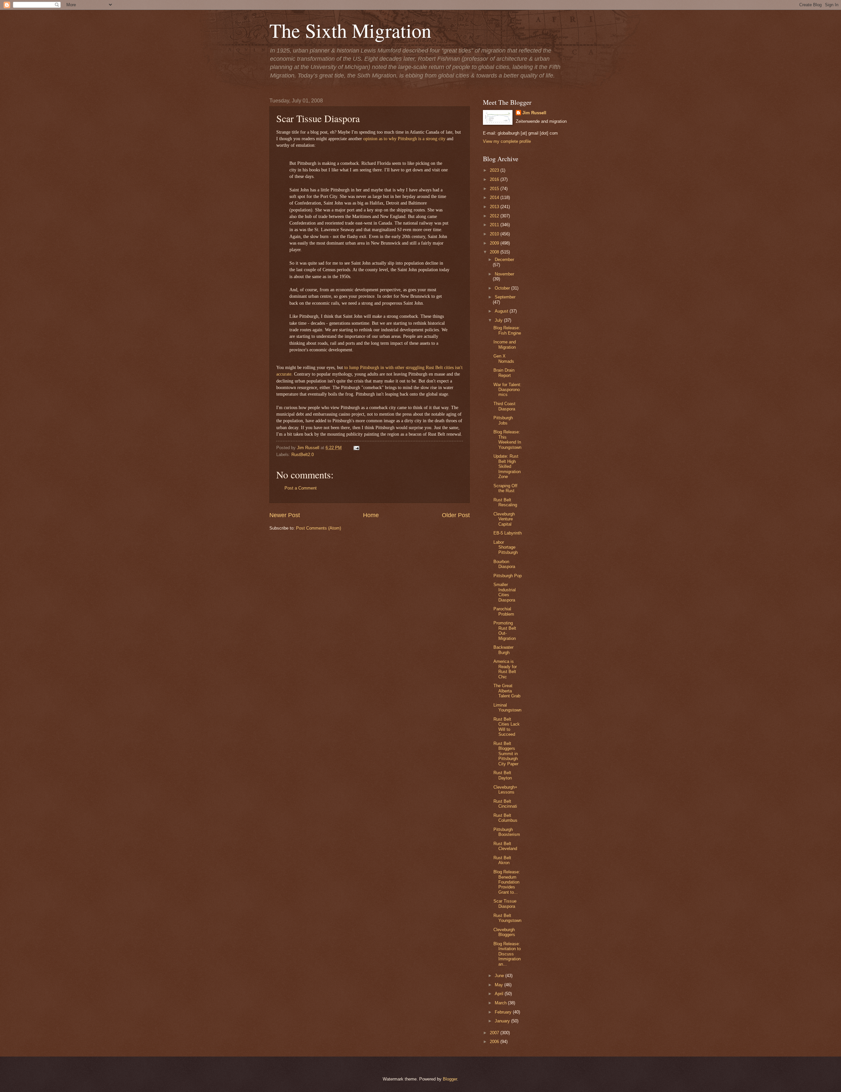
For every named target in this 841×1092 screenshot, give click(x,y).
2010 (495, 233)
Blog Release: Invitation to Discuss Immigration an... (507, 954)
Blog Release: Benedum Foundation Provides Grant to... (506, 882)
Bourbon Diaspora (504, 564)
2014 (495, 197)
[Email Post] (355, 447)
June (500, 975)
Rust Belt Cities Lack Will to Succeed (506, 727)
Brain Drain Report (503, 373)
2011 (495, 224)
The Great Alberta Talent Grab (506, 690)
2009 (495, 243)
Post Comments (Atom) (318, 528)
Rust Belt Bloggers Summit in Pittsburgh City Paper (505, 753)
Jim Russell (534, 112)
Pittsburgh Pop (507, 575)
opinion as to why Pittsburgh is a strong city (404, 138)
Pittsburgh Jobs (503, 420)
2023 (495, 170)
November (504, 274)
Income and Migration (504, 344)
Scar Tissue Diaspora (504, 903)
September (505, 297)
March (501, 1002)
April (500, 993)
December (504, 259)
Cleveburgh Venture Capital (504, 519)
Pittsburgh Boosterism (506, 832)
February (504, 1012)
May (499, 984)
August (502, 311)
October (503, 288)
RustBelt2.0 (302, 454)
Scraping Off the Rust (505, 488)
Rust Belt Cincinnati (505, 804)
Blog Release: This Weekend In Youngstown (507, 439)
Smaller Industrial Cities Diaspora (504, 592)
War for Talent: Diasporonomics (507, 389)
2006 (495, 1041)
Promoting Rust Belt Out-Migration (504, 631)
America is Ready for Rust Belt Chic (505, 669)
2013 (495, 206)
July (499, 320)
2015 (495, 188)
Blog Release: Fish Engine (507, 330)
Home (371, 515)
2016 (495, 179)
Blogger (450, 1079)
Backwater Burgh (503, 650)
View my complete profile (507, 141)
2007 (495, 1032)
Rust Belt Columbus (505, 818)
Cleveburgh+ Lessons (505, 790)
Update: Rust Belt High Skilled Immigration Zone (507, 466)
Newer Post (284, 515)
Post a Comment (300, 488)
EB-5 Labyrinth (507, 533)
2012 (495, 215)
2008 (495, 252)
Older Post (456, 515)
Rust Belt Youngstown (507, 918)
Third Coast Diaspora (504, 406)
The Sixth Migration (350, 30)
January (503, 1020)
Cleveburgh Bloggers (504, 932)
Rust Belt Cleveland (505, 846)
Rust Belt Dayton (502, 775)
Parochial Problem (503, 611)
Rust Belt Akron (502, 860)
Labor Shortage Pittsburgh (505, 547)
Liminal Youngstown (507, 707)
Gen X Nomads (503, 358)
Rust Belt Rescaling (505, 502)
